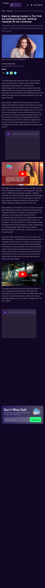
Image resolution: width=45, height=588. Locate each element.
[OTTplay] (5, 4)
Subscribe (35, 420)
